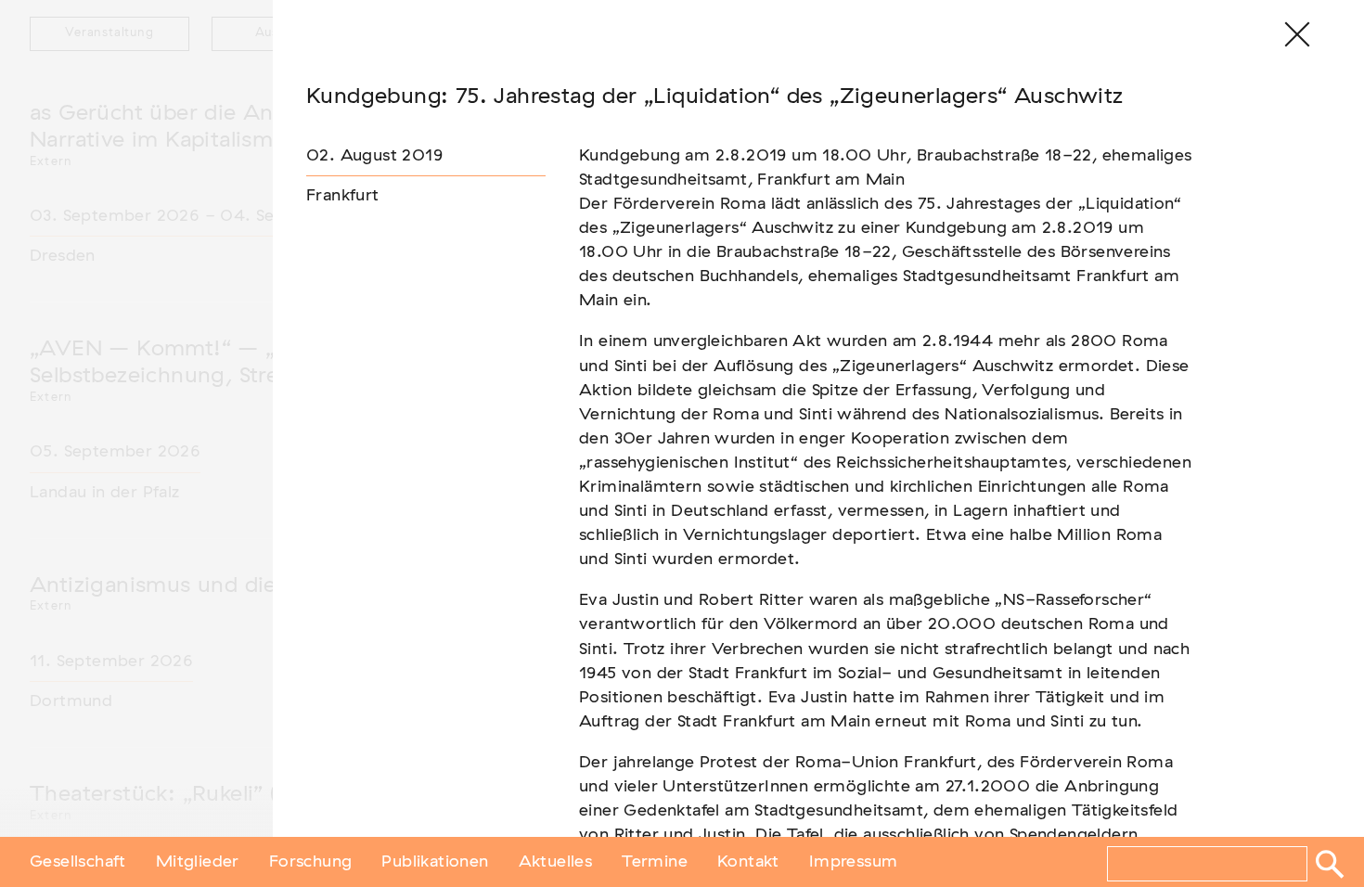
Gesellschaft (78, 862)
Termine (655, 862)
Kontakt (748, 862)
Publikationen (434, 862)
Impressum (853, 862)
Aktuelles (556, 862)
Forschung (311, 862)
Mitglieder (197, 862)
